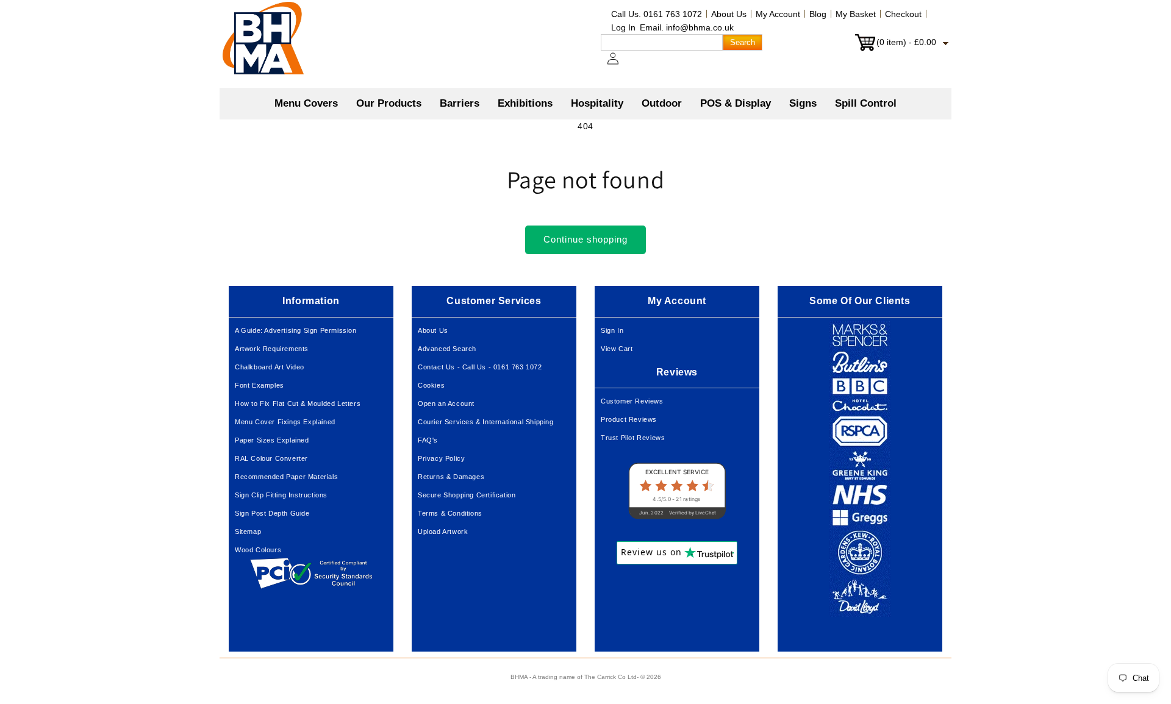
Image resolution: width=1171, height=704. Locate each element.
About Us (729, 14)
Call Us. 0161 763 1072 (656, 14)
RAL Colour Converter (271, 458)
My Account (778, 14)
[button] (389, 103)
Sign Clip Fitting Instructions (281, 495)
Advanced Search (447, 348)
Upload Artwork (443, 531)
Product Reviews (629, 419)
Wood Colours (258, 549)
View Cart (616, 348)
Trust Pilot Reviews (633, 437)
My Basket (856, 14)
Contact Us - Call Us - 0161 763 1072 (480, 367)
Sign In (612, 330)
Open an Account (446, 403)
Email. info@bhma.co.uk (687, 27)
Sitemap (248, 531)
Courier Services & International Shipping (486, 421)
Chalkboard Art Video (269, 367)
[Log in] (620, 64)
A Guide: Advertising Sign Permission (296, 330)
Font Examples (259, 385)
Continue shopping (585, 239)
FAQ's (428, 440)
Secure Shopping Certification (466, 495)
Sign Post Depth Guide (272, 513)
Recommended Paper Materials (286, 476)
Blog (817, 14)
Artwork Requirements (272, 348)
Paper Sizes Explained (272, 440)
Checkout (903, 14)
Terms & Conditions (450, 513)
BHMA (519, 677)
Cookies (431, 385)
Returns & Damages (451, 476)
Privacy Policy (441, 458)
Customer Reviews (632, 401)
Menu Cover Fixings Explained (285, 421)
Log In (623, 27)
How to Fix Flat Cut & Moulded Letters (297, 403)
